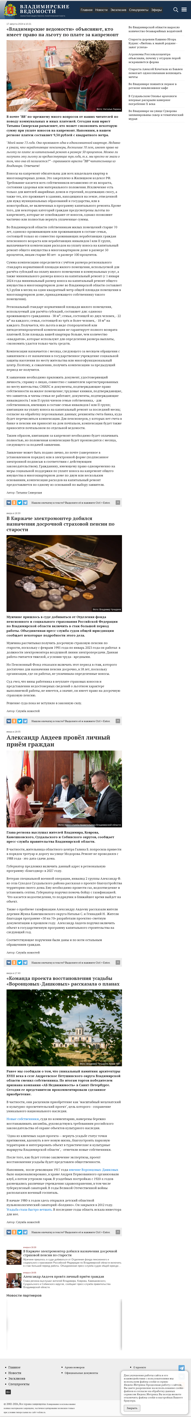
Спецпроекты (138, 10)
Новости (101, 10)
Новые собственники (23, 1119)
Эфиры (156, 10)
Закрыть (132, 1408)
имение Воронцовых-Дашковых (93, 1169)
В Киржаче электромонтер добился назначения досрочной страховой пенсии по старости (70, 1253)
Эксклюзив (118, 10)
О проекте (139, 1367)
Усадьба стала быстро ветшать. (30, 1209)
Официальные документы (81, 1373)
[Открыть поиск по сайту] (176, 11)
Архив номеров (74, 1367)
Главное (87, 10)
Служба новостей (28, 711)
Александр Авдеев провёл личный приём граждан (63, 1276)
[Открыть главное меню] (184, 11)
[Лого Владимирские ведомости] (36, 10)
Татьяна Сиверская (29, 492)
